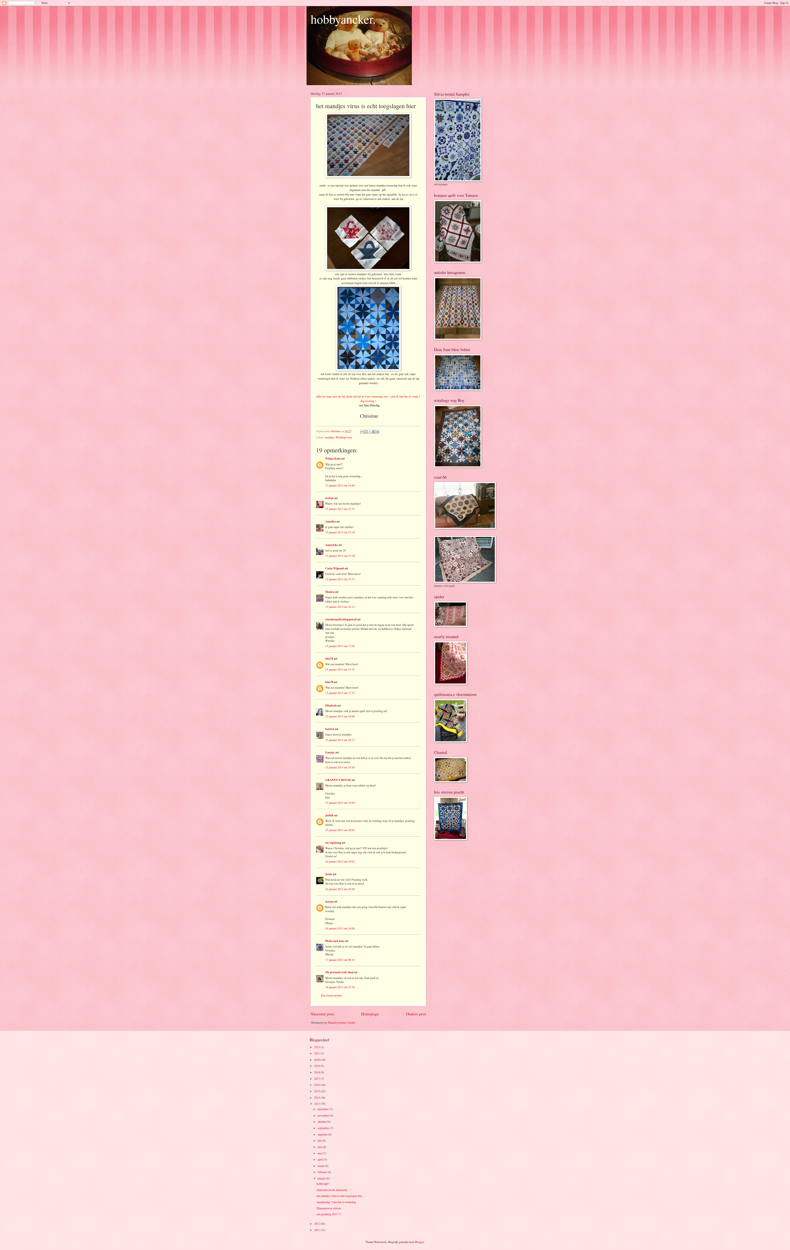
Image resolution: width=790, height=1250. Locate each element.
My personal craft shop (339, 972)
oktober (322, 1122)
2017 (317, 1079)
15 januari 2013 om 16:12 (340, 607)
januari (322, 1178)
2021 (317, 1053)
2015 (317, 1091)
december (323, 1109)
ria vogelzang (333, 843)
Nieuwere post (322, 1013)
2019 (317, 1066)
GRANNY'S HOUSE (338, 780)
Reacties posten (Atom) (341, 1022)
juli (320, 1140)
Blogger (419, 1242)
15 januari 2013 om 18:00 (340, 716)
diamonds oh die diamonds (332, 1190)
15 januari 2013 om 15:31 (340, 509)
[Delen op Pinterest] (378, 432)
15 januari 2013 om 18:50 (340, 767)
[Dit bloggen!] (366, 432)
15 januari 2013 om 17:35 (340, 669)
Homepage (370, 1013)
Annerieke (331, 545)
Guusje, (330, 752)
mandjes (329, 437)
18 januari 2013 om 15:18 (340, 987)
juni (320, 1147)
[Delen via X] (370, 432)
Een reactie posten (331, 995)
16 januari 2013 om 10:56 (340, 889)
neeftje (329, 498)
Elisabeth (331, 705)
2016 (317, 1085)
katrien (329, 729)
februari (323, 1172)
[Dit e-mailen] (362, 432)
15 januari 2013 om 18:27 (340, 740)
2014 (317, 1097)
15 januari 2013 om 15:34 (340, 532)
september (324, 1128)
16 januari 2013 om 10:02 (340, 861)
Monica (330, 592)
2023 (317, 1047)
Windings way (344, 437)
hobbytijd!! (323, 1184)
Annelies (330, 521)
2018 (317, 1072)
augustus (323, 1134)
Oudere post (416, 1013)
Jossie (328, 874)
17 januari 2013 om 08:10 (340, 960)
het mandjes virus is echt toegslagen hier (339, 1196)
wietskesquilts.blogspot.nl (341, 619)
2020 (317, 1060)
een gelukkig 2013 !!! (329, 1214)
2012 (317, 1224)
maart (321, 1166)
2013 (317, 1104)
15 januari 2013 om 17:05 (340, 646)
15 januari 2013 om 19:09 (340, 803)
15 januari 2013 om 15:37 (340, 579)
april (321, 1159)
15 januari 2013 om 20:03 (340, 830)
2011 (317, 1230)
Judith (329, 815)
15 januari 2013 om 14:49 (340, 485)
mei (320, 1153)
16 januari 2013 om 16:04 (340, 928)
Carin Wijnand (334, 568)
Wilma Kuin (333, 458)
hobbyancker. (343, 19)
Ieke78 (329, 659)
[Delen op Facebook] (374, 432)
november (324, 1115)
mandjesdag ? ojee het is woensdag (336, 1202)
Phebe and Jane (334, 941)
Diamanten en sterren (329, 1208)
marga (329, 901)
